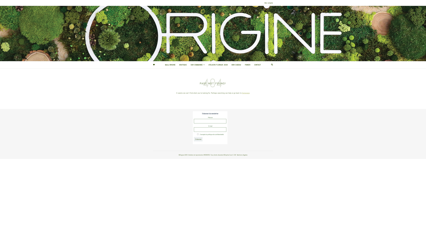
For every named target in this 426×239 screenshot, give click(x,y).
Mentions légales (242, 155)
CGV (235, 155)
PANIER (247, 65)
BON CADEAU (236, 65)
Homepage (246, 93)
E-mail (210, 126)
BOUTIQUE (183, 65)
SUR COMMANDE (197, 65)
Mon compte (269, 3)
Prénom (210, 118)
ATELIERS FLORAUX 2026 (218, 65)
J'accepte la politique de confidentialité (211, 134)
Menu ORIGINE (170, 65)
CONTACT (257, 65)
